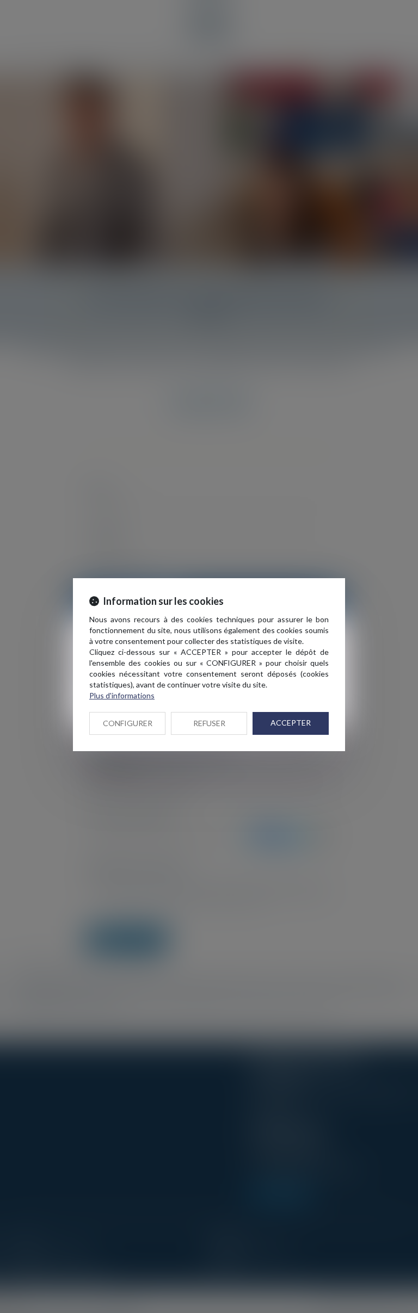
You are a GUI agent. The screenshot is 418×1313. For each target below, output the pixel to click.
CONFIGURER (127, 723)
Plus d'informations (122, 695)
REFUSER (209, 723)
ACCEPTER (291, 722)
